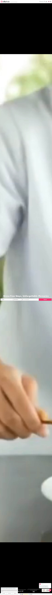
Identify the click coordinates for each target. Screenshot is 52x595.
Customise (3, 593)
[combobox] (31, 299)
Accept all (15, 593)
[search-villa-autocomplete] (44, 1)
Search (45, 299)
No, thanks (9, 593)
